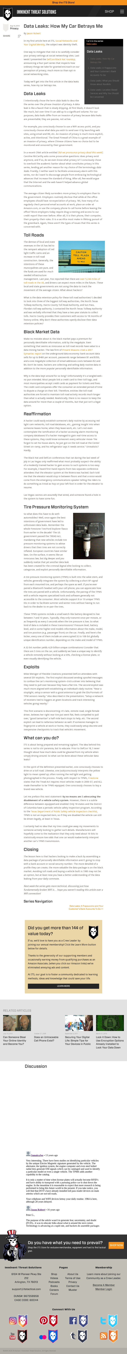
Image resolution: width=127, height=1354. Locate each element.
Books (54, 1286)
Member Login (103, 1289)
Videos (54, 1278)
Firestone (93, 778)
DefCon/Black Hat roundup (61, 59)
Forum (54, 1294)
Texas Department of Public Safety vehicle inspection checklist (64, 811)
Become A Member (104, 1285)
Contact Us (72, 1286)
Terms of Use (72, 1278)
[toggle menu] (122, 11)
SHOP (109, 11)
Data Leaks (91, 44)
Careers (54, 1290)
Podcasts (54, 1282)
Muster (73, 1290)
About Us (72, 1274)
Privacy (14, 28)
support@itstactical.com (26, 1289)
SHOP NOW (116, 1245)
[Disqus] (63, 1108)
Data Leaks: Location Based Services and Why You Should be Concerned (104, 93)
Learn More (63, 986)
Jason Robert (34, 33)
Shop (54, 1274)
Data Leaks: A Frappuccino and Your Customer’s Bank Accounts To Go (103, 71)
